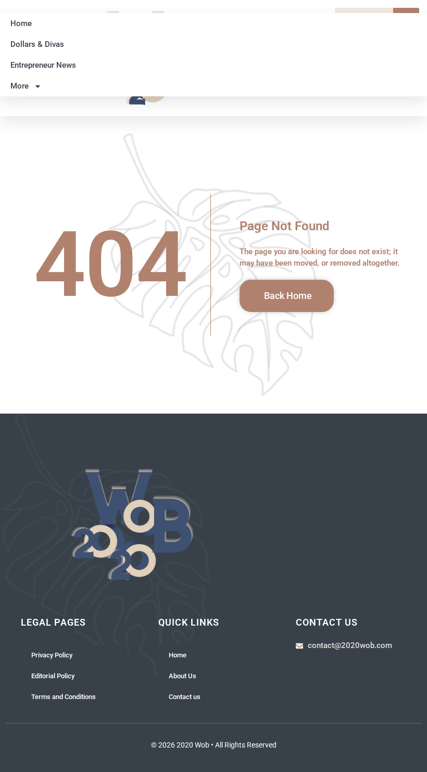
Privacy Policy (51, 655)
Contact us (184, 697)
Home (21, 23)
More (19, 86)
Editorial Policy (52, 676)
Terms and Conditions (63, 697)
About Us (182, 676)
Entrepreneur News (43, 65)
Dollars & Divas (37, 44)
